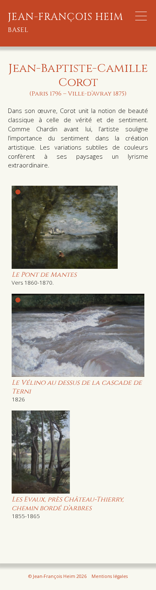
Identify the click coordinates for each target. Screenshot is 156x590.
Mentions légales (110, 576)
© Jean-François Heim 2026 (57, 576)
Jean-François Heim (66, 22)
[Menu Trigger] (141, 16)
